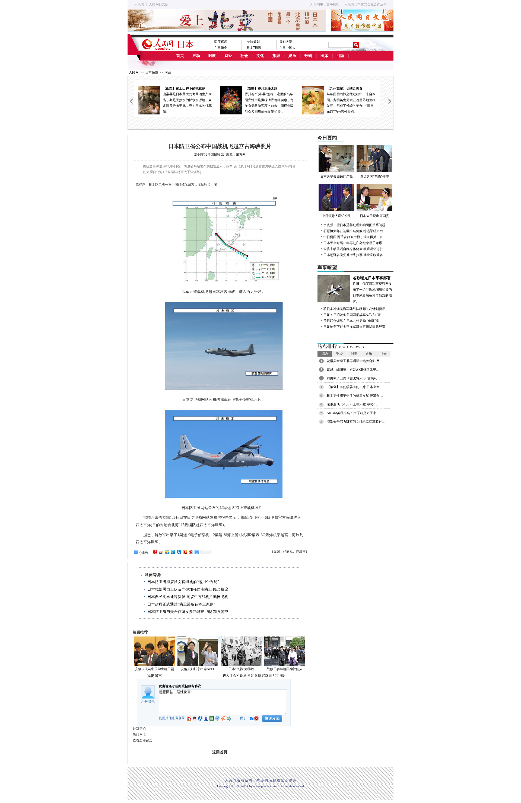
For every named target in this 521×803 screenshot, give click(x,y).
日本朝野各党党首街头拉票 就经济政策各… (354, 255)
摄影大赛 (285, 42)
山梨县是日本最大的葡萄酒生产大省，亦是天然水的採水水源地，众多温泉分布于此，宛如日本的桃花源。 (187, 100)
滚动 (196, 56)
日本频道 (151, 72)
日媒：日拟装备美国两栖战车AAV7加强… (353, 315)
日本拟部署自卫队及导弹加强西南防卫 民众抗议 (187, 589)
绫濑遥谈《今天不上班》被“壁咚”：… (354, 404)
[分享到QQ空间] (167, 552)
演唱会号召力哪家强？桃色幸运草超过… (356, 422)
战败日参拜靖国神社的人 (285, 669)
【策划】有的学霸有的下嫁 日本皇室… (355, 387)
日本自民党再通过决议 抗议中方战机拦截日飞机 (187, 597)
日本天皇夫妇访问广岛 (336, 176)
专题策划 (253, 42)
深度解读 (220, 42)
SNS (265, 675)
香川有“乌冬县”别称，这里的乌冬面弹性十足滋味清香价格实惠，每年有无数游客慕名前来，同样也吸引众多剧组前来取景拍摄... (269, 100)
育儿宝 (274, 675)
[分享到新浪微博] (161, 552)
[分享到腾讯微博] (173, 552)
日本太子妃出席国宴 (374, 216)
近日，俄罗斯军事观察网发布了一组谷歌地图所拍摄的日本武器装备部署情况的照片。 (372, 289)
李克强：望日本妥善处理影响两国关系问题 (354, 225)
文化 (260, 56)
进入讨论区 (231, 675)
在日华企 (220, 48)
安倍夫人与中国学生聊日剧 (154, 669)
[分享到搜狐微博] (185, 552)
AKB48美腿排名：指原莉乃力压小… (353, 413)
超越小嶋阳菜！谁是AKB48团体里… (353, 370)
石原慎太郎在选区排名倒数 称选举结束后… (354, 231)
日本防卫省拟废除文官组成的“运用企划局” (183, 582)
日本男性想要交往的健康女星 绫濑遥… (355, 396)
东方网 (241, 154)
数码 (308, 56)
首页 (180, 56)
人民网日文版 (159, 4)
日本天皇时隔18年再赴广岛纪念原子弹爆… (354, 243)
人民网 (139, 4)
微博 (258, 675)
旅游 (276, 56)
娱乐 (292, 56)
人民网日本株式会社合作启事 (365, 4)
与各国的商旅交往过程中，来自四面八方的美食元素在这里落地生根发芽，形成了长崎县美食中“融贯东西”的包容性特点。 (351, 100)
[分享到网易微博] (190, 552)
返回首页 (219, 752)
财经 (228, 56)
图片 (282, 675)
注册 (144, 701)
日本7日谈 (254, 48)
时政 (212, 56)
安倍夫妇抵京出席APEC (198, 669)
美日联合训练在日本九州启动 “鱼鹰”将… (352, 321)
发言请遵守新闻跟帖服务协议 (180, 686)
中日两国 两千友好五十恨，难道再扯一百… (354, 237)
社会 (244, 56)
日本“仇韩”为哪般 (241, 669)
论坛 (243, 675)
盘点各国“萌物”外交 (374, 176)
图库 (324, 56)
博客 (250, 675)
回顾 (340, 56)
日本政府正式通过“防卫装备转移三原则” (181, 604)
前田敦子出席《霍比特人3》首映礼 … (354, 378)
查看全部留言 (142, 740)
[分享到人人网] (179, 552)
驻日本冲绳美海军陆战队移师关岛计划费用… (356, 309)
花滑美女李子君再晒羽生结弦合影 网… (355, 361)
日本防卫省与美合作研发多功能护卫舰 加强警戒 (187, 612)
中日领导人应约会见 (336, 216)
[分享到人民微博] (155, 552)
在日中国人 (287, 48)
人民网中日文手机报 (324, 4)
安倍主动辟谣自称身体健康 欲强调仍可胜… (354, 249)
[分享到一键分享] (196, 552)
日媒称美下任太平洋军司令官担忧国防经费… (356, 327)
